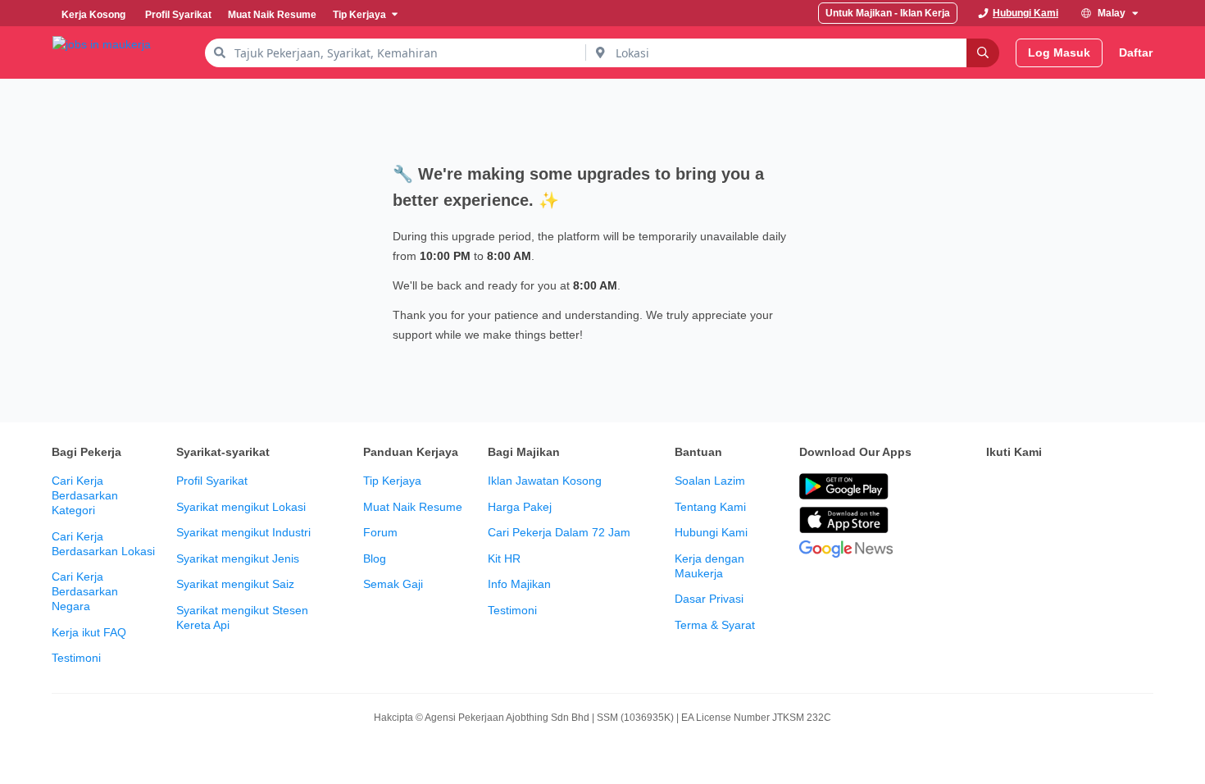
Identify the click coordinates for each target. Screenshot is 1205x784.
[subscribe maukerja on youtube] (1068, 487)
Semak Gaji (393, 583)
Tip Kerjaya (392, 480)
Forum (380, 532)
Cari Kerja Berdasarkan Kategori (85, 495)
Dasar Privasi (709, 598)
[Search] (982, 53)
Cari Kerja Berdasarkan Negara (85, 591)
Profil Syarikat (212, 480)
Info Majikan (519, 583)
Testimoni (76, 657)
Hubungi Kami (711, 532)
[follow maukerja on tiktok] (996, 528)
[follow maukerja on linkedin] (1140, 487)
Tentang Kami (710, 506)
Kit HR (504, 558)
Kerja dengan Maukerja (709, 566)
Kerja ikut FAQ (89, 632)
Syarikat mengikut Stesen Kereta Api (242, 617)
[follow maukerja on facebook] (996, 487)
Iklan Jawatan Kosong (545, 480)
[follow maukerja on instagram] (1104, 487)
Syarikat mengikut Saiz (235, 583)
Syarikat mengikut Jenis (237, 558)
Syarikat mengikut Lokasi (241, 506)
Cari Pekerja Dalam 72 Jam (559, 532)
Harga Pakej (520, 506)
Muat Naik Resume (412, 506)
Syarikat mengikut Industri (243, 532)
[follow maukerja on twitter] (1032, 487)
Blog (374, 558)
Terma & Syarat (715, 624)
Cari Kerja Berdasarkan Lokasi (103, 544)
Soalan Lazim (710, 480)
